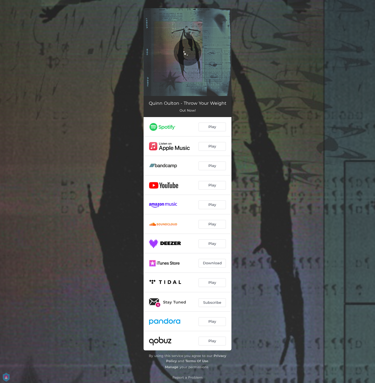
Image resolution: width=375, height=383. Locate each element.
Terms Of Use (196, 361)
